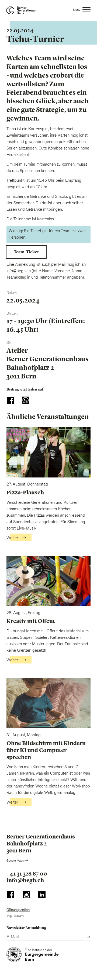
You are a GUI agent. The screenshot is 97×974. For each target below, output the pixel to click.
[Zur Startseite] (21, 10)
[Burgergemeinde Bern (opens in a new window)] (32, 955)
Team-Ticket (26, 251)
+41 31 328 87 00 (26, 873)
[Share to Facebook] (10, 400)
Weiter (12, 538)
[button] (82, 10)
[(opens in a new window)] (10, 896)
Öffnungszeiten (18, 910)
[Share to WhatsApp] (25, 400)
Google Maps (15, 860)
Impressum (15, 916)
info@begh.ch (25, 880)
